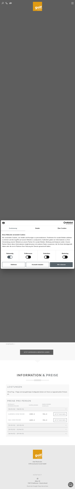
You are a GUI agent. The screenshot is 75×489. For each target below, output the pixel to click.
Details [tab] (37, 228)
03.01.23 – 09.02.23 (16, 409)
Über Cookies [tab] (62, 228)
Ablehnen (14, 264)
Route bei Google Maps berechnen (37, 486)
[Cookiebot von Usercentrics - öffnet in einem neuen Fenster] (65, 223)
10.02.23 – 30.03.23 (16, 425)
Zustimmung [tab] (13, 228)
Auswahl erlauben (37, 264)
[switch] (28, 257)
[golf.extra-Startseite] (37, 6)
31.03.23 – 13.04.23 (16, 429)
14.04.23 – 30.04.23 (16, 433)
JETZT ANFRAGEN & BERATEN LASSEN (36, 352)
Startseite (10, 344)
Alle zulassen (61, 264)
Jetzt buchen (60, 414)
